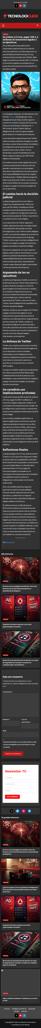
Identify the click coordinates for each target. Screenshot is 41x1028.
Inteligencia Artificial (19, 1009)
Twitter (12, 117)
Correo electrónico (26, 720)
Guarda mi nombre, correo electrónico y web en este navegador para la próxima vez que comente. (19, 744)
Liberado (5, 882)
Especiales (31, 1009)
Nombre (6, 719)
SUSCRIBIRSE (12, 797)
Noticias (5, 34)
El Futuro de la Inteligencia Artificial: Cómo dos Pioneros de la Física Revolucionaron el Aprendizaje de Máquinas (20, 588)
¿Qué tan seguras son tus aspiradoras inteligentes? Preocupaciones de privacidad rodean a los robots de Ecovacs (20, 889)
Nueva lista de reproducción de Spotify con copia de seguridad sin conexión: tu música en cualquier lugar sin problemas (20, 662)
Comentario (8, 692)
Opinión (16, 1011)
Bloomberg (10, 542)
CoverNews (15, 1025)
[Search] (37, 25)
